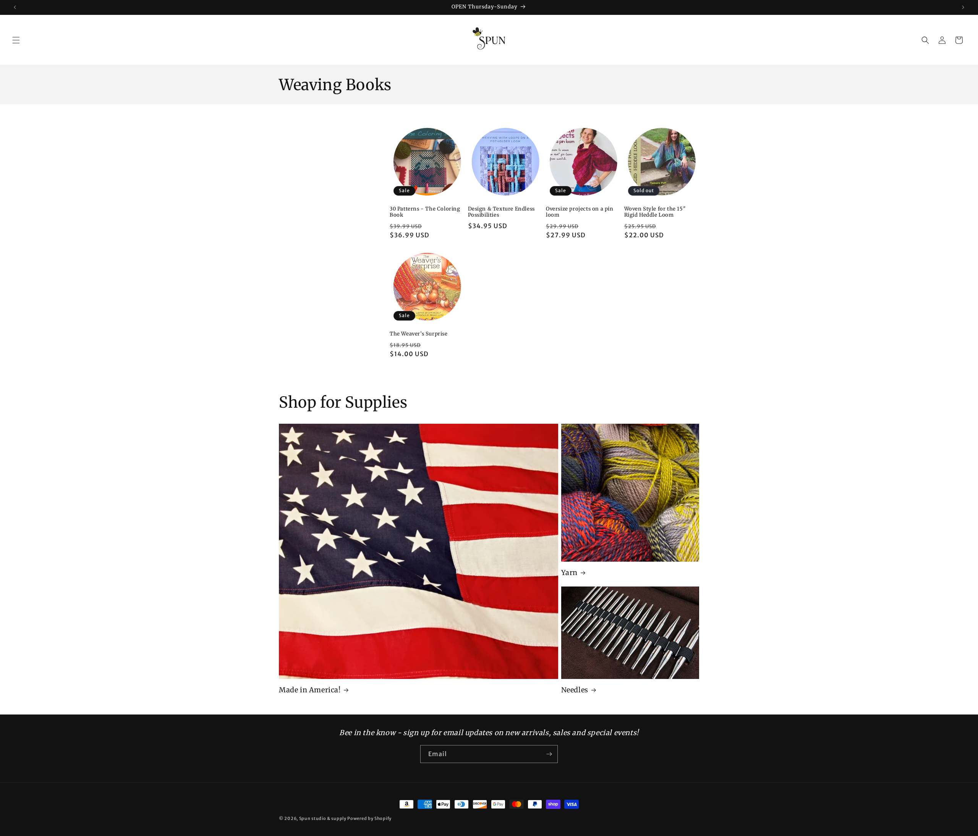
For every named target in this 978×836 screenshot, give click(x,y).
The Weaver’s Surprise (419, 334)
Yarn (569, 572)
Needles (574, 689)
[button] (16, 40)
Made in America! (310, 689)
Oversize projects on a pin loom (580, 212)
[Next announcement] (963, 7)
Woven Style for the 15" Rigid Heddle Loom (655, 212)
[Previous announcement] (14, 7)
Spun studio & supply (323, 818)
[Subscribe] (549, 754)
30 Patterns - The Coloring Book (425, 212)
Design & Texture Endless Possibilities (501, 212)
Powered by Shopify (369, 818)
